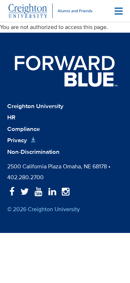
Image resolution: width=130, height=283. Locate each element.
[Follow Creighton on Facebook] (11, 191)
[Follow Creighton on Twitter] (25, 191)
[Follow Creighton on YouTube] (38, 191)
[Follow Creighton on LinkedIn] (52, 191)
